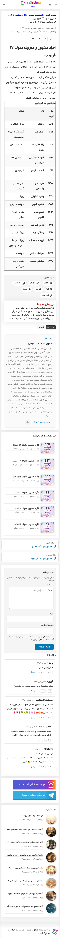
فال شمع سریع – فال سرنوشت (32, 815)
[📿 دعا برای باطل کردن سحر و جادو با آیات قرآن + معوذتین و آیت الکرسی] (51, 832)
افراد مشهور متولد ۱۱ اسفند (26, 492)
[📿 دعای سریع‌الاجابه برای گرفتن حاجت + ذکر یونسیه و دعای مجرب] (51, 896)
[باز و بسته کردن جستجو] (56, 4)
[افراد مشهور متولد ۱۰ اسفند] (47, 511)
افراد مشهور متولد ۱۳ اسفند (25, 461)
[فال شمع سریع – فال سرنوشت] (51, 819)
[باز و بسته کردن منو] (4, 4)
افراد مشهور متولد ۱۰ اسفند (26, 508)
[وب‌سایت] (27, 422)
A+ (33, 39)
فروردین (41, 327)
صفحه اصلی (50, 15)
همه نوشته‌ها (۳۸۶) (42, 422)
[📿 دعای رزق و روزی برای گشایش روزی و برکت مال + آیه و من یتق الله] (51, 870)
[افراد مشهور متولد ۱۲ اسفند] (47, 480)
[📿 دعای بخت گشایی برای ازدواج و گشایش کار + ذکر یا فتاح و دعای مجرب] (51, 845)
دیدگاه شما (49, 584)
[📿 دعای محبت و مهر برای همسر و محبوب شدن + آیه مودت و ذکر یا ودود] (51, 883)
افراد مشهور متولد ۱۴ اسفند (26, 445)
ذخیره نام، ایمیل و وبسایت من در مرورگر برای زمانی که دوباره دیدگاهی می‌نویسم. (29, 638)
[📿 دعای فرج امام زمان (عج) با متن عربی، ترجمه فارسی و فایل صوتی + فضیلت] (51, 908)
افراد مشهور (20, 15)
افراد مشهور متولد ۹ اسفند (26, 524)
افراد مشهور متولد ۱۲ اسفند (26, 477)
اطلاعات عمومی (35, 15)
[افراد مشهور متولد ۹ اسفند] (47, 527)
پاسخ (33, 672)
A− (45, 39)
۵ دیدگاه (15, 32)
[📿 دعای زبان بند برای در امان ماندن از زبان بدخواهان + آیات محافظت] (51, 857)
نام (51, 613)
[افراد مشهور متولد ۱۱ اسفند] (47, 496)
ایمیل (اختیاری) (47, 625)
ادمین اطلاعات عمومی (40, 343)
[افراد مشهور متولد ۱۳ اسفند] (47, 464)
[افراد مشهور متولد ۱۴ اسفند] (47, 448)
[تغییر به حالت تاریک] (50, 4)
